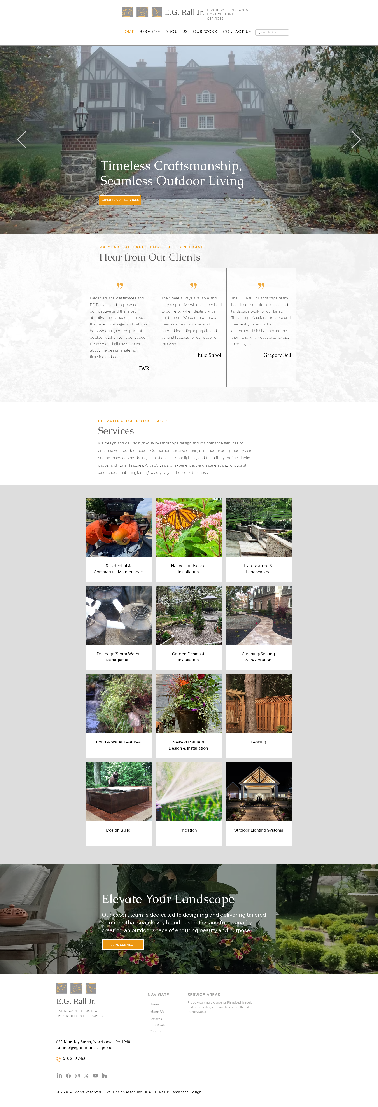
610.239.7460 (74, 1058)
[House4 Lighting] (197, 223)
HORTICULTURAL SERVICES (79, 1016)
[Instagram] (77, 1076)
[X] (86, 1076)
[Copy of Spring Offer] (203, 223)
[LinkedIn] (59, 1076)
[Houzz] (104, 1076)
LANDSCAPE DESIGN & (228, 10)
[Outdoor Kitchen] (192, 223)
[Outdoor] (175, 223)
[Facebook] (68, 1076)
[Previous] (21, 140)
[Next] (356, 140)
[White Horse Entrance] (186, 223)
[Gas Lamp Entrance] (181, 223)
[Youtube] (95, 1076)
